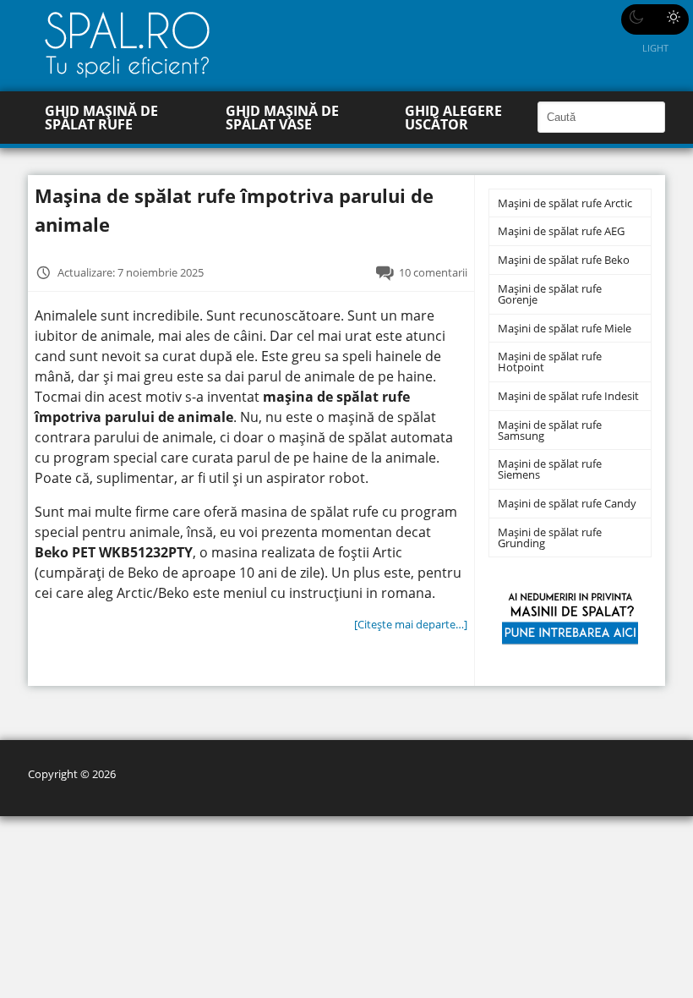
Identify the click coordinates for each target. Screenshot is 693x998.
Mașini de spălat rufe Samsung (550, 430)
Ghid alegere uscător (453, 117)
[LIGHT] (655, 19)
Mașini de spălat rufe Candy (567, 503)
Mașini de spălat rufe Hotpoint (550, 361)
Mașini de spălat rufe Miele (564, 328)
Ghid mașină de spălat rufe (101, 117)
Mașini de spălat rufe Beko (564, 259)
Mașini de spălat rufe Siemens (550, 469)
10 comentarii (433, 272)
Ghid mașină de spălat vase (282, 117)
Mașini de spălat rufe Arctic (565, 203)
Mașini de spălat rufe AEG (561, 231)
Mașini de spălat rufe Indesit (568, 395)
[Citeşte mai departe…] (410, 624)
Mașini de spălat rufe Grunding (550, 537)
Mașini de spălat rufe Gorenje (550, 294)
